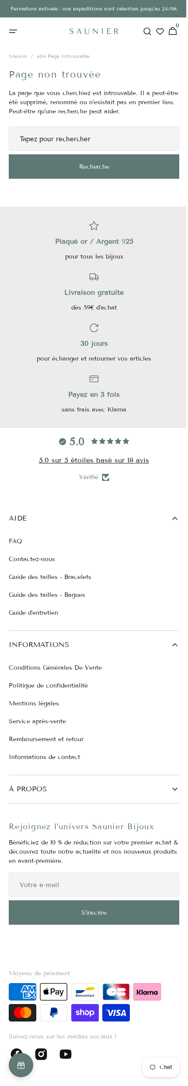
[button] (13, 31)
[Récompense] (21, 1065)
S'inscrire (90, 912)
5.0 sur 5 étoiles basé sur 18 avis (91, 460)
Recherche (90, 168)
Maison (18, 57)
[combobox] (91, 140)
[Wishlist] (154, 31)
